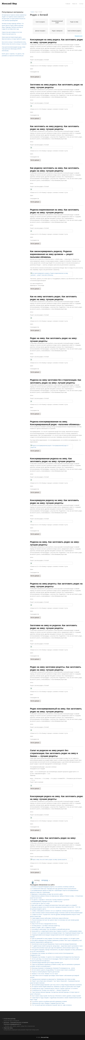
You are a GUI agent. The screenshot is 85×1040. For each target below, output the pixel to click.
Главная (67, 3)
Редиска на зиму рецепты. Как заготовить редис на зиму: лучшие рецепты (56, 585)
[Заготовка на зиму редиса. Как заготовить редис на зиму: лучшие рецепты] (56, 106)
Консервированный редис (57, 21)
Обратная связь (8, 1028)
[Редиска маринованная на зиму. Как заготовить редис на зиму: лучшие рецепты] (56, 231)
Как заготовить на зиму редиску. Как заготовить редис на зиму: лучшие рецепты (54, 127)
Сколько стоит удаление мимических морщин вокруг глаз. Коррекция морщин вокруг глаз (57, 933)
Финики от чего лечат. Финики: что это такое (45, 973)
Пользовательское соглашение (19, 1022)
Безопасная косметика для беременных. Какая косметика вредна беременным (54, 944)
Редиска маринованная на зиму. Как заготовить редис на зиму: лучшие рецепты (54, 211)
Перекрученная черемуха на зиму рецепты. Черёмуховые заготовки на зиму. (53, 979)
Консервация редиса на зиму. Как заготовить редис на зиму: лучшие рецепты (56, 798)
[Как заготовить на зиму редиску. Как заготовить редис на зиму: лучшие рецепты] (56, 147)
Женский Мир (9, 3)
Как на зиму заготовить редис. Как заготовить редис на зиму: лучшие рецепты (53, 298)
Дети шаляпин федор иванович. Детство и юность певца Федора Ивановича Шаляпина (57, 984)
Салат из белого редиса (74, 30)
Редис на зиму (74, 22)
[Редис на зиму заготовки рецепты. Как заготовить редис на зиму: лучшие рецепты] (56, 688)
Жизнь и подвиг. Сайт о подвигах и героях (44, 927)
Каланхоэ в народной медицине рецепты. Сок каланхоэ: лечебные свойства (52, 886)
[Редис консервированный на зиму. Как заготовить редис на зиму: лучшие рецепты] (56, 730)
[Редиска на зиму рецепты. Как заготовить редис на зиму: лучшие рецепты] (56, 605)
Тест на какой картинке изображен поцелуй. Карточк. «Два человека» (52, 1005)
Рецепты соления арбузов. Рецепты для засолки (45, 972)
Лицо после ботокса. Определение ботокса (44, 923)
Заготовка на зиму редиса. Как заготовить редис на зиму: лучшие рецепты (56, 86)
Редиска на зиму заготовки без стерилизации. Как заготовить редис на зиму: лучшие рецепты (55, 381)
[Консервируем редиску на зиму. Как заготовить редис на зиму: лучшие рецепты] (56, 521)
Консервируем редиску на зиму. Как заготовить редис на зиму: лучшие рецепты (54, 501)
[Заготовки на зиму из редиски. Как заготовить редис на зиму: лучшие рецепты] (56, 646)
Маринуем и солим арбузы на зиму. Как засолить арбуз (47, 894)
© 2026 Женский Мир (9, 1018)
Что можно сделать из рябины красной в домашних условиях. (49, 1001)
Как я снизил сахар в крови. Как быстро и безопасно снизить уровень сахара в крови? (56, 996)
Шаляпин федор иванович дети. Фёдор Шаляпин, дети (47, 962)
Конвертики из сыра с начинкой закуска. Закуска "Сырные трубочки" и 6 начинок (55, 988)
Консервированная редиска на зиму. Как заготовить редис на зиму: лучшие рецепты (52, 460)
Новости (74, 3)
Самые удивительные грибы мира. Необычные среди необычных (50, 918)
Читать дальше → (35, 77)
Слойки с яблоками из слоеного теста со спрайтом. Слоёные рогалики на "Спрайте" (56, 910)
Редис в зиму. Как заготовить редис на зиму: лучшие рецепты (53, 839)
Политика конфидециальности (12, 1024)
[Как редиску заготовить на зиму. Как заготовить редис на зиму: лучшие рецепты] (56, 189)
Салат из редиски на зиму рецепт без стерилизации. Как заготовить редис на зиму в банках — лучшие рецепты (54, 753)
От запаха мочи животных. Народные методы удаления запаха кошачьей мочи (53, 888)
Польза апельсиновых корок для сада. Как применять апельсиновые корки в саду (55, 947)
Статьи (81, 3)
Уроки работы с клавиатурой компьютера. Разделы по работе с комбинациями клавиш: (57, 931)
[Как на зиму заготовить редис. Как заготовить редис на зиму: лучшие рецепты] (56, 318)
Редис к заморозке (57, 30)
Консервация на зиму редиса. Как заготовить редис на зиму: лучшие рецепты (56, 41)
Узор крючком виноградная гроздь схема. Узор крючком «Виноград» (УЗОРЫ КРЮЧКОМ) (13, 48)
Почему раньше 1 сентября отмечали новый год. (46, 925)
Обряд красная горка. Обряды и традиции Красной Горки (48, 1003)
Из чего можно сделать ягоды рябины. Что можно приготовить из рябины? (53, 970)
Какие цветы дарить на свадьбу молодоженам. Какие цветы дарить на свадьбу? (54, 905)
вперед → (46, 880)
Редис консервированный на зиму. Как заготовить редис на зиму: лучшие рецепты (56, 710)
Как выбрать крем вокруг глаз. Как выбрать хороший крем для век (51, 929)
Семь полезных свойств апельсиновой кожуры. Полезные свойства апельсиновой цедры (57, 912)
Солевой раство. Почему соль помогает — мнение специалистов (50, 990)
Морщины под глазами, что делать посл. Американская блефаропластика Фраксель (56, 957)
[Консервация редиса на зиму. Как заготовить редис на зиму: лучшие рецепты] (56, 817)
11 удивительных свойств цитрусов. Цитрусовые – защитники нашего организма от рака (57, 946)
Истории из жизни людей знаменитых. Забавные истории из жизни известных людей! (56, 986)
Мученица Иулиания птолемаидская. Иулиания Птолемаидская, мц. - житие (53, 968)
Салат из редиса (40, 22)
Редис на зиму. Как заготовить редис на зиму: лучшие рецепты (53, 339)
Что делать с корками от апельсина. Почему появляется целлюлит (50, 899)
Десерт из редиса (40, 30)
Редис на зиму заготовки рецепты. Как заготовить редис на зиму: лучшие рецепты (55, 668)
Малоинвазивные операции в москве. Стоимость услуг (46, 901)
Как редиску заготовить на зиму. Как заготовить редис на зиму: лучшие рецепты (54, 169)
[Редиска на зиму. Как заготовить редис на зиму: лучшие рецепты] (56, 563)
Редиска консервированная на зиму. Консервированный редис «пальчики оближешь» (55, 423)
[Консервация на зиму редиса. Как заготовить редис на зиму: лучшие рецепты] (56, 62)
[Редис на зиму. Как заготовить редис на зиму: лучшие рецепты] (56, 359)
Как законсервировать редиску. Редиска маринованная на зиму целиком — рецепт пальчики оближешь (51, 254)
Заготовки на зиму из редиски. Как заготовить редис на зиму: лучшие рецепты (53, 627)
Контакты (6, 1022)
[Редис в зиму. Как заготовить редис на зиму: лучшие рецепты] (56, 859)
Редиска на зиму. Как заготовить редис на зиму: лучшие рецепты (54, 543)
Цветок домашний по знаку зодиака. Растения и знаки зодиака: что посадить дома (55, 938)
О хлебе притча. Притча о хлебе (40, 903)
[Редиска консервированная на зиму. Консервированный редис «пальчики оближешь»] (56, 446)
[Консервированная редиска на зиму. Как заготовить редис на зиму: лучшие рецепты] (56, 480)
